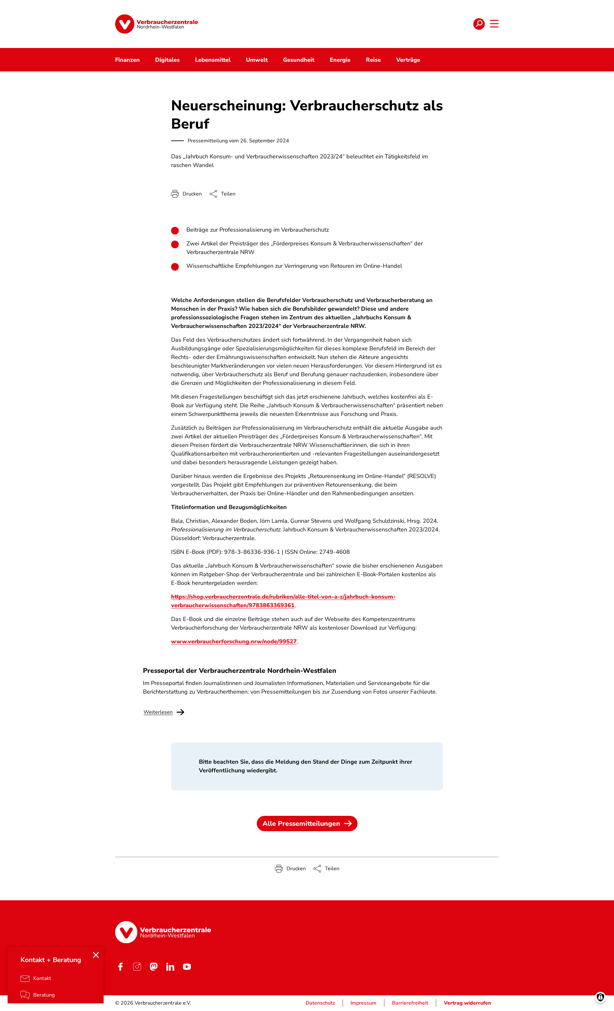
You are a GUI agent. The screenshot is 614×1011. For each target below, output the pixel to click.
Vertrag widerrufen (467, 1003)
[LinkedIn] (170, 966)
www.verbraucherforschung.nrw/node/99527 (234, 641)
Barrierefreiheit (410, 1003)
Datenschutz (320, 1003)
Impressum (363, 1003)
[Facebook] (120, 966)
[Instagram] (137, 966)
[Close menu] (96, 955)
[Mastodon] (153, 966)
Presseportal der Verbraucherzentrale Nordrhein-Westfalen (239, 670)
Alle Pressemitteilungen (301, 823)
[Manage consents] (600, 997)
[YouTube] (186, 966)
